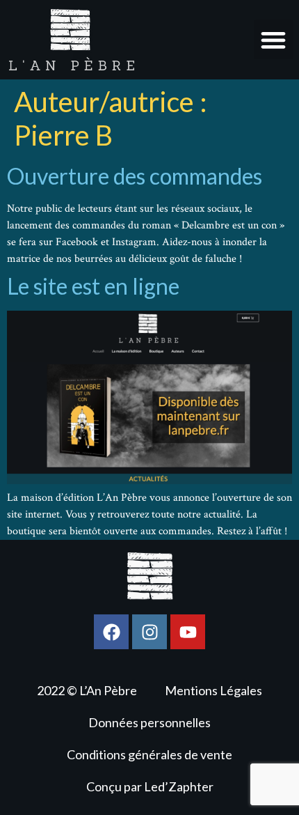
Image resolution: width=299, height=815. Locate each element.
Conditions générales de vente (149, 754)
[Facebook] (111, 631)
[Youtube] (187, 631)
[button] (273, 39)
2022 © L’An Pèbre (87, 690)
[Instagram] (149, 631)
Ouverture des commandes (134, 175)
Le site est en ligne (93, 286)
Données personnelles (149, 722)
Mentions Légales (213, 690)
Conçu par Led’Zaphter (149, 786)
